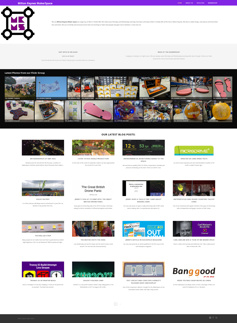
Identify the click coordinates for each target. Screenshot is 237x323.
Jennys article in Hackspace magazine (144, 240)
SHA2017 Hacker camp (93, 280)
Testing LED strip (43, 236)
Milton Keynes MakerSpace (35, 3)
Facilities (200, 3)
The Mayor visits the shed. (93, 240)
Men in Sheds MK (95, 22)
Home (180, 3)
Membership (212, 3)
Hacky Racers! (43, 199)
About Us (189, 3)
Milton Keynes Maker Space (26, 318)
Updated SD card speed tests (194, 159)
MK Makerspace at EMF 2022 (43, 159)
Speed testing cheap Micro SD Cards (194, 280)
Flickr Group (38, 72)
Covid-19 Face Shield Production (93, 159)
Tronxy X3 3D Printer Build (43, 280)
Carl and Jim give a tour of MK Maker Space (194, 240)
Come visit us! (136, 25)
